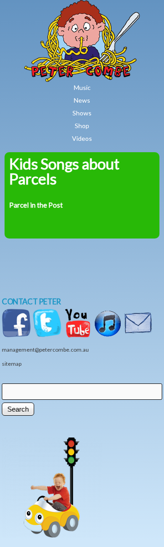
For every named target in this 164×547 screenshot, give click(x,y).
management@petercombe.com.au (45, 349)
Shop (82, 125)
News (82, 100)
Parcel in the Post (36, 205)
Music (82, 87)
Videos (82, 138)
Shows (82, 113)
